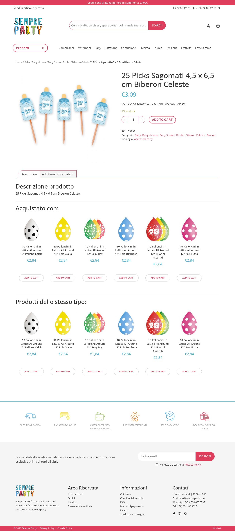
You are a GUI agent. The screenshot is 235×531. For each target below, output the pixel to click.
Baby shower (39, 62)
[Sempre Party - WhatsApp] (185, 514)
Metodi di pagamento (132, 506)
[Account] (208, 26)
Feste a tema (203, 48)
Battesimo (111, 48)
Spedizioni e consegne (132, 514)
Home (19, 62)
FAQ (122, 502)
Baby (98, 48)
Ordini (71, 498)
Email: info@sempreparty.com (189, 498)
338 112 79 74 (185, 8)
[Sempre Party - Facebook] (174, 514)
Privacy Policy (193, 464)
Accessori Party (143, 139)
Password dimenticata (80, 506)
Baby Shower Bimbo (59, 62)
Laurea (157, 48)
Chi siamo (125, 494)
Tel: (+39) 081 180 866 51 (185, 506)
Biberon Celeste (80, 62)
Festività (186, 48)
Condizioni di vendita (131, 498)
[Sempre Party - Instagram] (180, 514)
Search (157, 25)
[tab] (29, 174)
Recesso (124, 510)
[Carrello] (218, 26)
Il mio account (75, 494)
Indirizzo (72, 502)
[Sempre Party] (28, 26)
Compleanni (66, 48)
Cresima (145, 48)
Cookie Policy (64, 528)
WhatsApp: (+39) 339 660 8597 (189, 502)
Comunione (128, 48)
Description (29, 174)
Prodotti (211, 135)
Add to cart (162, 119)
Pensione (171, 48)
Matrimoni (84, 48)
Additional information (57, 174)
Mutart (217, 528)
